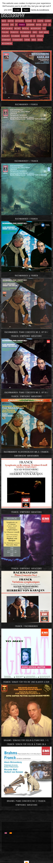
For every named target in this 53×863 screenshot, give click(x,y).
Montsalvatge (7, 28)
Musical (25, 28)
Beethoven (19, 21)
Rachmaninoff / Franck (26, 160)
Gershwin (30, 24)
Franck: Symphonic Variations (26, 511)
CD (35, 21)
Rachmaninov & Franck (26, 275)
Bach (4, 21)
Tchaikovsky (18, 39)
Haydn (38, 24)
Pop (44, 28)
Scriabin (24, 36)
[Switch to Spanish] (10, 833)
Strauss (40, 36)
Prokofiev (14, 32)
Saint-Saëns (43, 32)
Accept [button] (16, 10)
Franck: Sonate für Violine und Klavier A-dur (26, 681)
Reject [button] (26, 10)
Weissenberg (7, 43)
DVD (12, 24)
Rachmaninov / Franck (26, 104)
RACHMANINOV (25, 32)
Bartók (11, 21)
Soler (32, 36)
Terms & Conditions (39, 9)
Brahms (28, 21)
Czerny (48, 21)
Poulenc (5, 32)
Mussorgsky (36, 28)
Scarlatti (5, 36)
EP (16, 24)
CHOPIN (40, 21)
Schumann (15, 36)
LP (49, 24)
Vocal (40, 39)
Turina (27, 39)
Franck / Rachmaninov (26, 626)
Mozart (17, 28)
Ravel (35, 32)
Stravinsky (6, 39)
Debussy (5, 24)
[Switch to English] (5, 833)
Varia (34, 39)
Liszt (45, 24)
